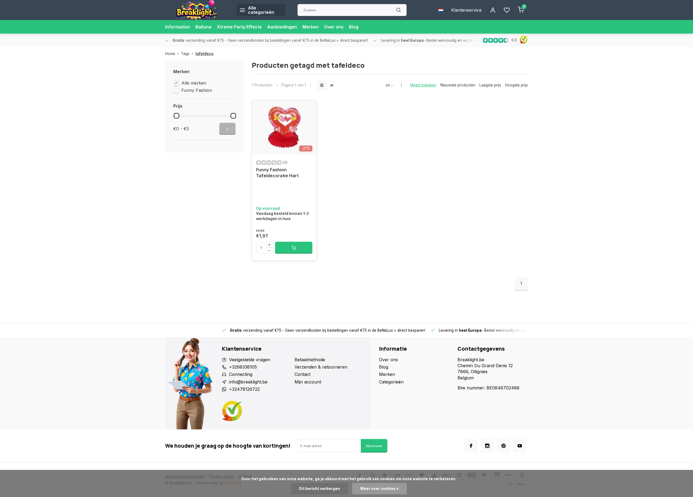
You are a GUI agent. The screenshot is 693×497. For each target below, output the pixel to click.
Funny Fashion (196, 90)
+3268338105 (243, 367)
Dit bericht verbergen (319, 488)
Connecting (240, 374)
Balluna (203, 27)
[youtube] (520, 446)
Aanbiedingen (282, 27)
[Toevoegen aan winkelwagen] (293, 248)
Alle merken (193, 83)
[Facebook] (471, 446)
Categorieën (391, 382)
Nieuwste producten (457, 85)
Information (177, 27)
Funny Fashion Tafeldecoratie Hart (277, 172)
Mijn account (308, 382)
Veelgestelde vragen (249, 359)
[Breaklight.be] (196, 10)
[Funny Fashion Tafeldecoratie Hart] (284, 128)
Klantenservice (466, 10)
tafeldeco (204, 53)
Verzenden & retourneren (321, 367)
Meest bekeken (423, 85)
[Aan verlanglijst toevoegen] (308, 108)
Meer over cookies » (379, 488)
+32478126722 (244, 389)
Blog (353, 27)
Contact (302, 374)
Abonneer (374, 446)
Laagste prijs (490, 85)
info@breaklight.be (248, 382)
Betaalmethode (310, 359)
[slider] (176, 115)
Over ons (334, 27)
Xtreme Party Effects (239, 27)
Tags (185, 53)
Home (170, 53)
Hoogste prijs (516, 85)
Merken (310, 27)
